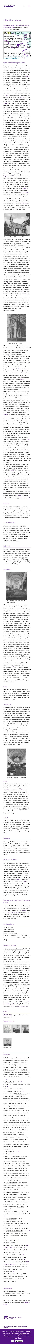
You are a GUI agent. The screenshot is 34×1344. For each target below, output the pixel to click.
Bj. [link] (17, 848)
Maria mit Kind (15, 1004)
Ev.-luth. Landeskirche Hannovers (16, 57)
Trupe (28, 76)
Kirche (13, 1006)
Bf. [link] (19, 289)
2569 (15, 912)
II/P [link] (19, 790)
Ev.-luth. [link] (5, 968)
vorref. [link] (19, 1187)
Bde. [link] (28, 972)
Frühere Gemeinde (8, 25)
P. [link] (19, 381)
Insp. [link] (14, 468)
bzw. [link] (21, 134)
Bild (18, 879)
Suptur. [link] (8, 538)
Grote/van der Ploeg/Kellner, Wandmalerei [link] (15, 951)
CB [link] (28, 910)
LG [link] (7, 820)
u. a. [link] (22, 654)
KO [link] (4, 29)
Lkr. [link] (9, 186)
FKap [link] (14, 848)
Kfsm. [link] (10, 149)
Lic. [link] (11, 892)
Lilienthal (24, 203)
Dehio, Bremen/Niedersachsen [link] (14, 949)
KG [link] (22, 481)
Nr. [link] (6, 906)
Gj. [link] (17, 820)
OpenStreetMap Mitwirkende (15, 57)
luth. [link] (4, 348)
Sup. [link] (7, 468)
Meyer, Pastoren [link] (17, 895)
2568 (9, 912)
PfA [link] (14, 916)
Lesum (22, 97)
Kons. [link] (10, 528)
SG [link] (11, 826)
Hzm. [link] (25, 126)
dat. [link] (28, 611)
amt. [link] (5, 410)
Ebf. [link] (4, 68)
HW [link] (23, 808)
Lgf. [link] (21, 132)
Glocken (8, 1004)
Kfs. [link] (28, 559)
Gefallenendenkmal (21, 1006)
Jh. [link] (4, 241)
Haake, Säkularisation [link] (9, 1226)
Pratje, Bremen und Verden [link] (13, 1228)
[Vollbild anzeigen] (28, 41)
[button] (18, 44)
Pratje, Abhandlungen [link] (12, 1221)
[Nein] (32, 1336)
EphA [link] (7, 914)
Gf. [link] (4, 555)
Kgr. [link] (22, 161)
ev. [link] (7, 362)
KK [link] (17, 540)
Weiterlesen (19, 1341)
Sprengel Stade (20, 25)
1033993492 (7, 1015)
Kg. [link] (19, 551)
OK (12, 1341)
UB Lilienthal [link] (8, 962)
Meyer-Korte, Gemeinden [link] (13, 955)
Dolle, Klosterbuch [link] (8, 1070)
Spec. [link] (8, 908)
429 (23, 910)
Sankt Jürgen (25, 192)
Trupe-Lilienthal (23, 497)
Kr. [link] (23, 184)
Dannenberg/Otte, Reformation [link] (14, 1223)
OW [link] (25, 808)
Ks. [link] (8, 84)
